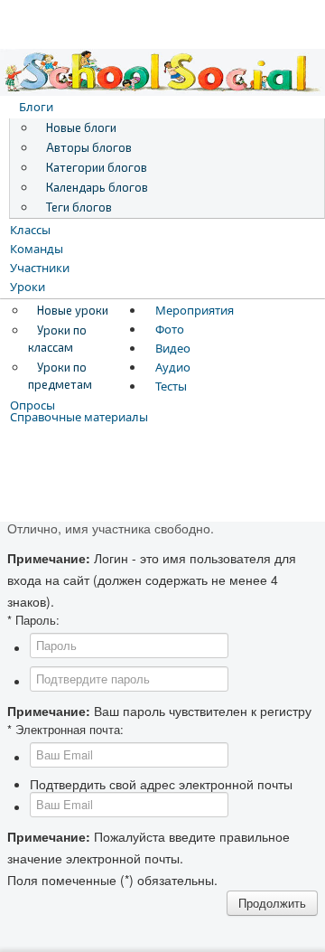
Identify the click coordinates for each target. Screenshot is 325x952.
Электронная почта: (65, 729)
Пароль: (33, 620)
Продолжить (272, 902)
